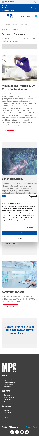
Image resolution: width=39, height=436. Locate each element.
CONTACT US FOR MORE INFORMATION (19, 339)
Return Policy (8, 402)
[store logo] (11, 16)
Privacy (28, 427)
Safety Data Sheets (8, 10)
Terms (35, 427)
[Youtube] (22, 432)
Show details (29, 227)
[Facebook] (17, 432)
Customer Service (9, 395)
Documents (7, 399)
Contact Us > (10, 243)
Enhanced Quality (12, 178)
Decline (19, 238)
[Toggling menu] (3, 16)
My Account (8, 380)
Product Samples (9, 382)
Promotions (8, 386)
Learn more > (10, 130)
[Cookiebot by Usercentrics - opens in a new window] (28, 196)
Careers (6, 415)
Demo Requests (9, 384)
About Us (7, 410)
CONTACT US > (10, 307)
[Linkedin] (12, 432)
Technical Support (9, 397)
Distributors (8, 412)
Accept (19, 233)
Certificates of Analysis (9, 8)
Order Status (6, 6)
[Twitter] (27, 432)
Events (6, 417)
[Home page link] (9, 371)
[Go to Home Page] (2, 24)
